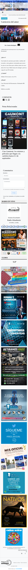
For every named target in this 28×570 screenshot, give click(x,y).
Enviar (14, 192)
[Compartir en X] (6, 100)
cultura (4, 15)
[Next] (24, 135)
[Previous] (3, 135)
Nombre (5, 173)
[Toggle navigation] (2, 12)
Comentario (6, 179)
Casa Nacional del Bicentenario (17, 15)
